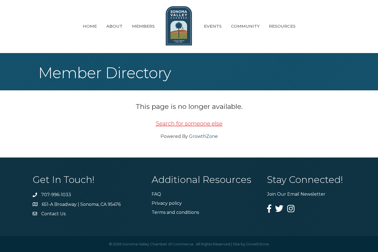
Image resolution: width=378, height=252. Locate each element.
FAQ (156, 194)
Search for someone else (189, 123)
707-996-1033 (56, 194)
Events (213, 26)
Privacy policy (167, 203)
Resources (282, 26)
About (114, 26)
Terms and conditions (175, 212)
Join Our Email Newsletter (296, 194)
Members (143, 26)
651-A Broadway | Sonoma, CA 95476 (81, 204)
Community (245, 26)
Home (90, 26)
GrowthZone (203, 136)
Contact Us (53, 213)
